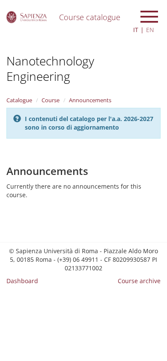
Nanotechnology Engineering (50, 68)
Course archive (139, 281)
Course (51, 100)
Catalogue (19, 100)
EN (150, 30)
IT (135, 30)
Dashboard (22, 281)
